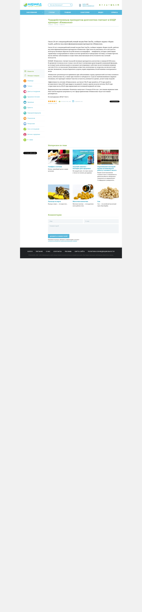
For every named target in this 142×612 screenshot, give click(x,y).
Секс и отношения (33, 129)
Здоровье (30, 102)
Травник (67, 12)
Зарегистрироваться (88, 6)
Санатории (84, 12)
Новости (30, 71)
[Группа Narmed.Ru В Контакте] (100, 5)
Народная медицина (34, 113)
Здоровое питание (33, 97)
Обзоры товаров (33, 75)
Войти (84, 4)
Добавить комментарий (59, 236)
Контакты (58, 251)
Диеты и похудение (33, 91)
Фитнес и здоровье (33, 134)
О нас (48, 251)
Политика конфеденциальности (101, 251)
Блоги (30, 251)
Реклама (68, 251)
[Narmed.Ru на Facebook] (102, 5)
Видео (100, 12)
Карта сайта (80, 251)
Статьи (51, 12)
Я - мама (30, 140)
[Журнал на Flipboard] (111, 5)
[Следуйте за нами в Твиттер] (104, 5)
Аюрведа (30, 81)
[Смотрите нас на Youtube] (106, 5)
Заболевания (31, 12)
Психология (31, 118)
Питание (39, 251)
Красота (30, 107)
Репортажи (31, 124)
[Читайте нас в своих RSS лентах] (113, 5)
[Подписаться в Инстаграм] (118, 5)
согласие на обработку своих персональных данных (62, 241)
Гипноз (29, 86)
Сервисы (114, 12)
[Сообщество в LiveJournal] (109, 5)
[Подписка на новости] (116, 5)
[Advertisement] (83, 34)
